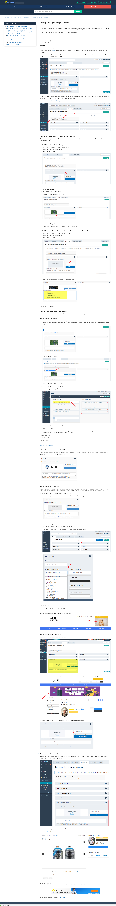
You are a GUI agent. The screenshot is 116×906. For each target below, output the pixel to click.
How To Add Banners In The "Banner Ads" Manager (20, 28)
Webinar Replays (45, 6)
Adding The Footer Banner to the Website (18, 39)
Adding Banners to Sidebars (15, 37)
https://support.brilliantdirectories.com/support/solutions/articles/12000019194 (57, 25)
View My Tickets (92, 2)
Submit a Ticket (81, 2)
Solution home (8, 17)
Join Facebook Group (98, 6)
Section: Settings (17, 17)
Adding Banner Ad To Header (15, 40)
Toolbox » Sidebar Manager (46, 445)
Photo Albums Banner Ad (13, 44)
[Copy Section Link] (38, 136)
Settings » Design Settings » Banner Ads (41, 17)
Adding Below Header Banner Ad (16, 42)
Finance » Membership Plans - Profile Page (50, 101)
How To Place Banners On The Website (16, 35)
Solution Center (19, 6)
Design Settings (26, 17)
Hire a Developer (72, 6)
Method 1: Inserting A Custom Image (17, 30)
